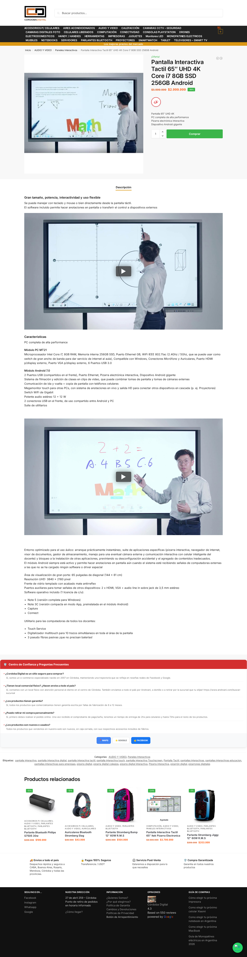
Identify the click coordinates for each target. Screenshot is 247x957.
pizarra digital (84, 763)
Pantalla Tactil (171, 760)
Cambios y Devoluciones (121, 909)
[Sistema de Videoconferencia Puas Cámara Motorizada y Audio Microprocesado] (221, 58)
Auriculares (89, 828)
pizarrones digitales (199, 763)
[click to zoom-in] (83, 114)
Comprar (194, 134)
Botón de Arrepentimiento (122, 917)
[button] (220, 30)
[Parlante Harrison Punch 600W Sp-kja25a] (217, 58)
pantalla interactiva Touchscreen (144, 760)
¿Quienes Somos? (117, 897)
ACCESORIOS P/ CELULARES (38, 821)
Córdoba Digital (158, 904)
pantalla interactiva (25, 760)
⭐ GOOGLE (121, 740)
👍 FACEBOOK (141, 740)
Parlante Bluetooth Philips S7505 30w (40, 834)
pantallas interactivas (192, 760)
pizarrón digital (178, 763)
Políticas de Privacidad (120, 913)
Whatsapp (30, 907)
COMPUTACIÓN (154, 826)
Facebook (30, 897)
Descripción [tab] (123, 187)
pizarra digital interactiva (134, 763)
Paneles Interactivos (66, 50)
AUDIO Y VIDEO (43, 50)
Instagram (30, 902)
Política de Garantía (118, 905)
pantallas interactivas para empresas (54, 763)
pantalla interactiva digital (52, 760)
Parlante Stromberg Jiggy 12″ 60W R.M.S (203, 836)
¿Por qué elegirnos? (118, 901)
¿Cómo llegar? (74, 911)
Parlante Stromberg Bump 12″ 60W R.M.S (122, 834)
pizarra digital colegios (105, 763)
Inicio (28, 50)
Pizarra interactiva (159, 763)
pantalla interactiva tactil (81, 760)
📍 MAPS (103, 740)
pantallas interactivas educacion (223, 760)
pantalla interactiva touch (111, 760)
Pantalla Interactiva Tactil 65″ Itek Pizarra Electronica (163, 834)
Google (28, 911)
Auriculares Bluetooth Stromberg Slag (78, 834)
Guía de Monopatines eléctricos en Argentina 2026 (203, 940)
